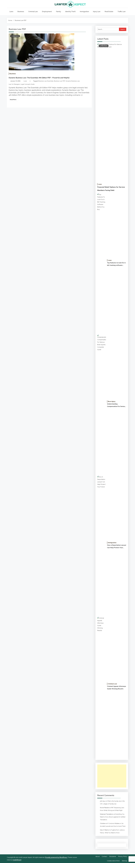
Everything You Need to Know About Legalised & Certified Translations (112, 816)
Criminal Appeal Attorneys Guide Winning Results (116, 687)
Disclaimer (112, 856)
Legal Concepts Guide (28, 84)
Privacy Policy (122, 856)
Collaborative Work (113, 861)
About (98, 856)
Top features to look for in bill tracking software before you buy (116, 264)
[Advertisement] (111, 775)
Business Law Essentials (46, 81)
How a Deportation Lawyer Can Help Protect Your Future (116, 546)
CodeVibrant (17, 860)
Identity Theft (70, 11)
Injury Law (96, 11)
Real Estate (109, 11)
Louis (25, 81)
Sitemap (124, 861)
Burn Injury (111, 401)
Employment (47, 11)
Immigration (84, 11)
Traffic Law (122, 11)
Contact (104, 856)
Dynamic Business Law (73, 81)
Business (21, 11)
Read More (13, 99)
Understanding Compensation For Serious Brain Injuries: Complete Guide (116, 405)
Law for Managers (14, 84)
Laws (11, 11)
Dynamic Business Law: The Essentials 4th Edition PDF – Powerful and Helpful (39, 78)
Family (58, 11)
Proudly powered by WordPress (56, 857)
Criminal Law (33, 11)
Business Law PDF (59, 81)
